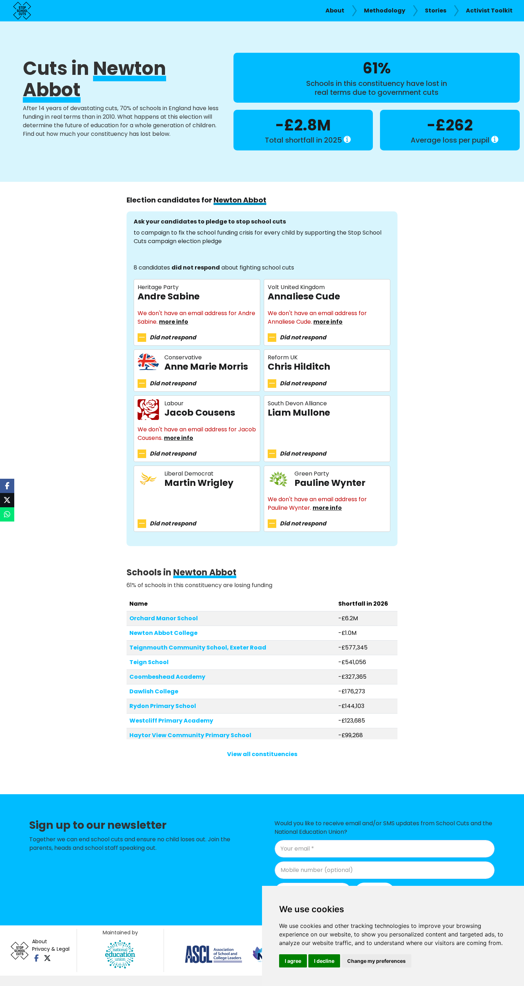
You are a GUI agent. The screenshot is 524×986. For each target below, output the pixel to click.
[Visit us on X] (47, 958)
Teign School (149, 662)
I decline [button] (324, 961)
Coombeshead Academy (167, 677)
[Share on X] (7, 500)
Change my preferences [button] (376, 961)
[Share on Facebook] (7, 486)
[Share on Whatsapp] (7, 514)
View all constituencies (262, 754)
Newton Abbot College (163, 633)
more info (173, 322)
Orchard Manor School (163, 618)
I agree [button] (293, 961)
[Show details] (347, 139)
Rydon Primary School (162, 706)
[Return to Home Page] (22, 10)
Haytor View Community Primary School (190, 735)
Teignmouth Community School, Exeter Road (197, 647)
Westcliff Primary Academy (171, 721)
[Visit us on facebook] (36, 958)
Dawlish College (153, 691)
